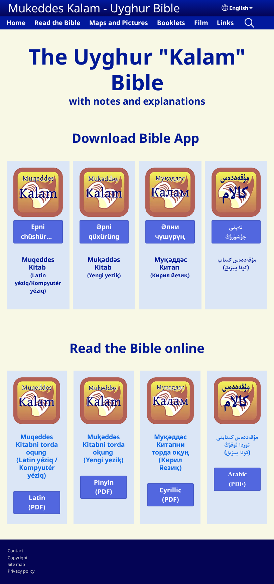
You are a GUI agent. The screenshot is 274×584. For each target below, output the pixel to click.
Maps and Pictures (118, 22)
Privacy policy (21, 571)
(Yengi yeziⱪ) (104, 459)
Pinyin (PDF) (104, 487)
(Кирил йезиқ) (170, 463)
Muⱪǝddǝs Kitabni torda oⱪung (104, 444)
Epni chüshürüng (39, 231)
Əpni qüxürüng (104, 231)
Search (249, 22)
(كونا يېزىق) (237, 452)
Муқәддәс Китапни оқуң (170, 444)
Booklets (171, 22)
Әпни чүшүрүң (170, 231)
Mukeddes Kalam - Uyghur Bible (94, 8)
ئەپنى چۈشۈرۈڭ (236, 231)
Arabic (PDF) (237, 479)
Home (15, 22)
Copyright (18, 558)
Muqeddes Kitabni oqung (37, 444)
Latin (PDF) (36, 502)
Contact (15, 551)
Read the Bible (57, 22)
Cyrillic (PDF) (170, 494)
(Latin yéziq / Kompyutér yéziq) (36, 467)
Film (201, 22)
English (238, 8)
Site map (16, 564)
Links (225, 22)
